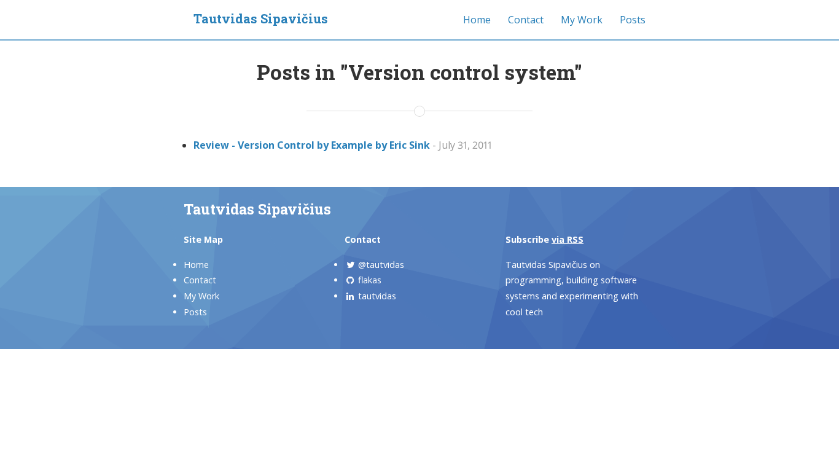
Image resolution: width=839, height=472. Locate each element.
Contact (526, 19)
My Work (582, 19)
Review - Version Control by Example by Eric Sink (311, 145)
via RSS (567, 239)
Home (477, 19)
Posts (633, 19)
